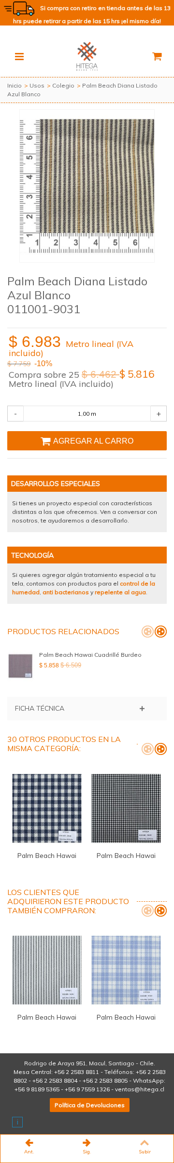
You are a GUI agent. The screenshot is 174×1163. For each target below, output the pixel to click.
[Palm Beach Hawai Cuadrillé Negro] (126, 808)
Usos (36, 85)
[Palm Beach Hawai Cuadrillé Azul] (47, 808)
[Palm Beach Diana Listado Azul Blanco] (87, 186)
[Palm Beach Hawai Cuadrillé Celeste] (126, 970)
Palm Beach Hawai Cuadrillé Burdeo (90, 654)
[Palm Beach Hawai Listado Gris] (47, 970)
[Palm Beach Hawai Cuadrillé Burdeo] (20, 666)
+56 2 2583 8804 (54, 1080)
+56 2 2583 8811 (76, 1071)
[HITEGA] (87, 55)
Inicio (14, 85)
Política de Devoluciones (90, 1105)
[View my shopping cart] (156, 56)
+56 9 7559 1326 (87, 1089)
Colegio (63, 85)
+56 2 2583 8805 (105, 1080)
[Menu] (19, 56)
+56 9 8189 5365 (36, 1089)
